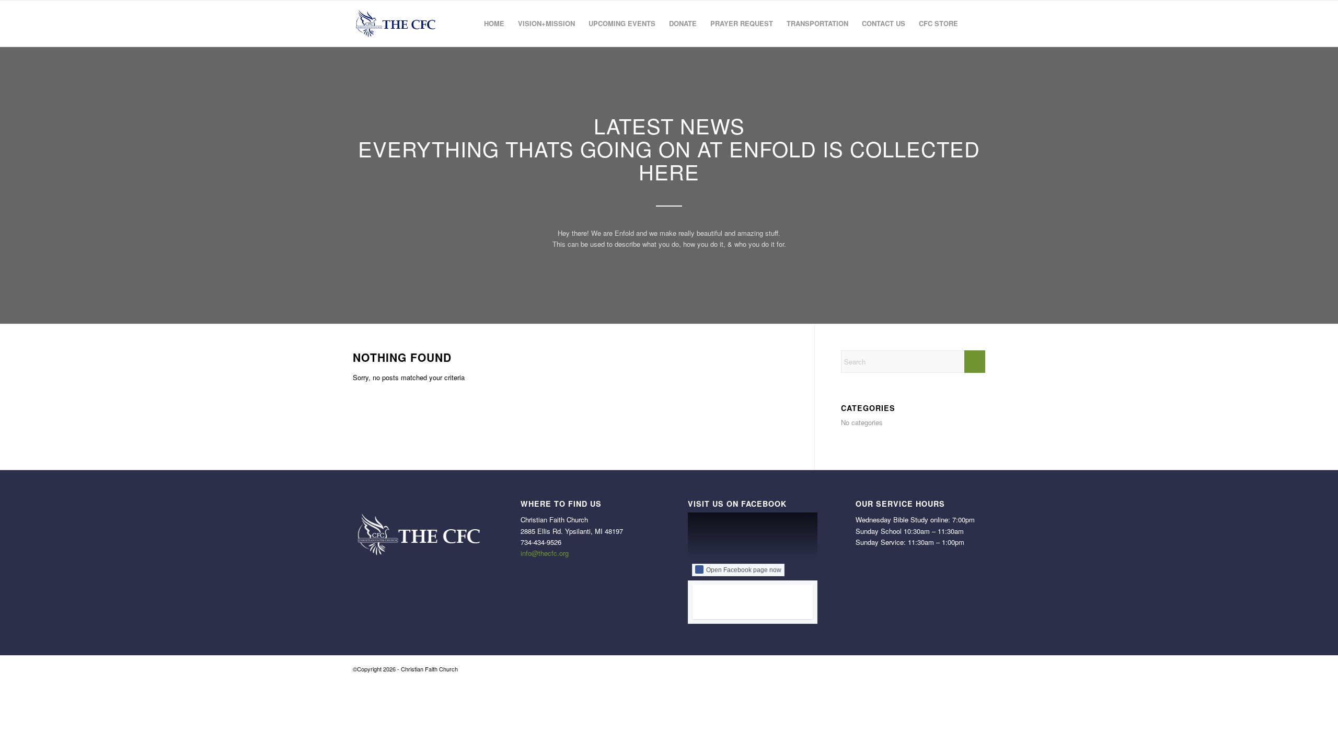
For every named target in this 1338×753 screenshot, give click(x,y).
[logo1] (395, 24)
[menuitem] (494, 24)
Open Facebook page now (743, 570)
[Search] (975, 24)
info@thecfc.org (545, 553)
